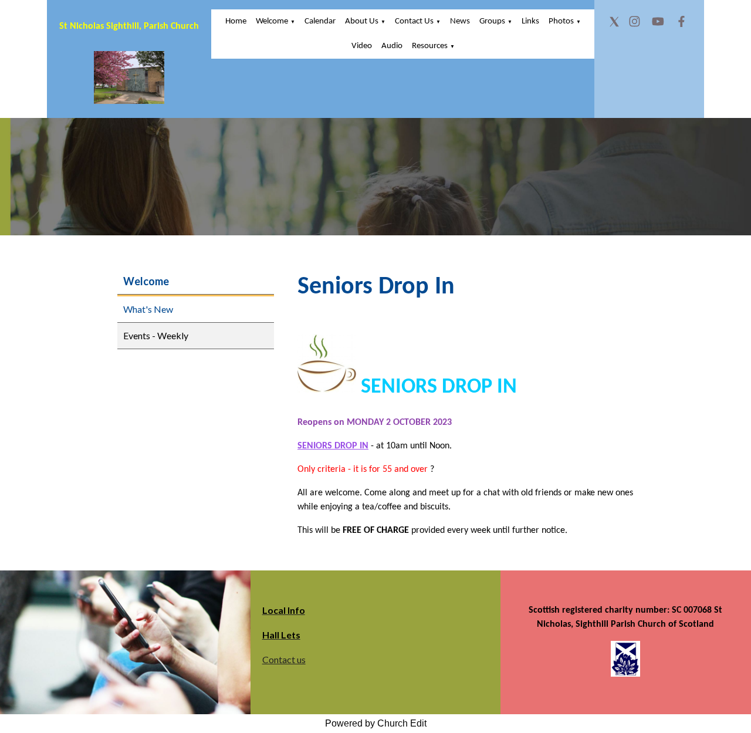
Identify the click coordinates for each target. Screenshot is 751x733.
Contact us (284, 659)
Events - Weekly (155, 335)
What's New (148, 309)
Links (530, 21)
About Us (361, 21)
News (460, 21)
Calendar (320, 21)
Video (361, 46)
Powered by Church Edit (376, 723)
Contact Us (414, 21)
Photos (561, 21)
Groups (492, 21)
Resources (430, 46)
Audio (391, 46)
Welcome (272, 21)
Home (235, 21)
